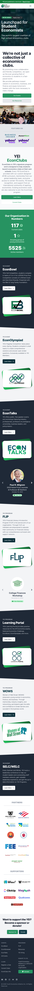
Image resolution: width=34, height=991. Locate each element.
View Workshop (18, 601)
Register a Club (6, 965)
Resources (21, 949)
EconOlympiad (5, 949)
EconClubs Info (6, 971)
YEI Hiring (21, 952)
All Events (4, 956)
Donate (23, 932)
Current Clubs (17, 202)
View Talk (18, 495)
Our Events (17, 95)
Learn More (17, 197)
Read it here (26, 1)
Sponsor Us (12, 932)
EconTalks (4, 952)
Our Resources (17, 101)
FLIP (19, 946)
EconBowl (4, 946)
